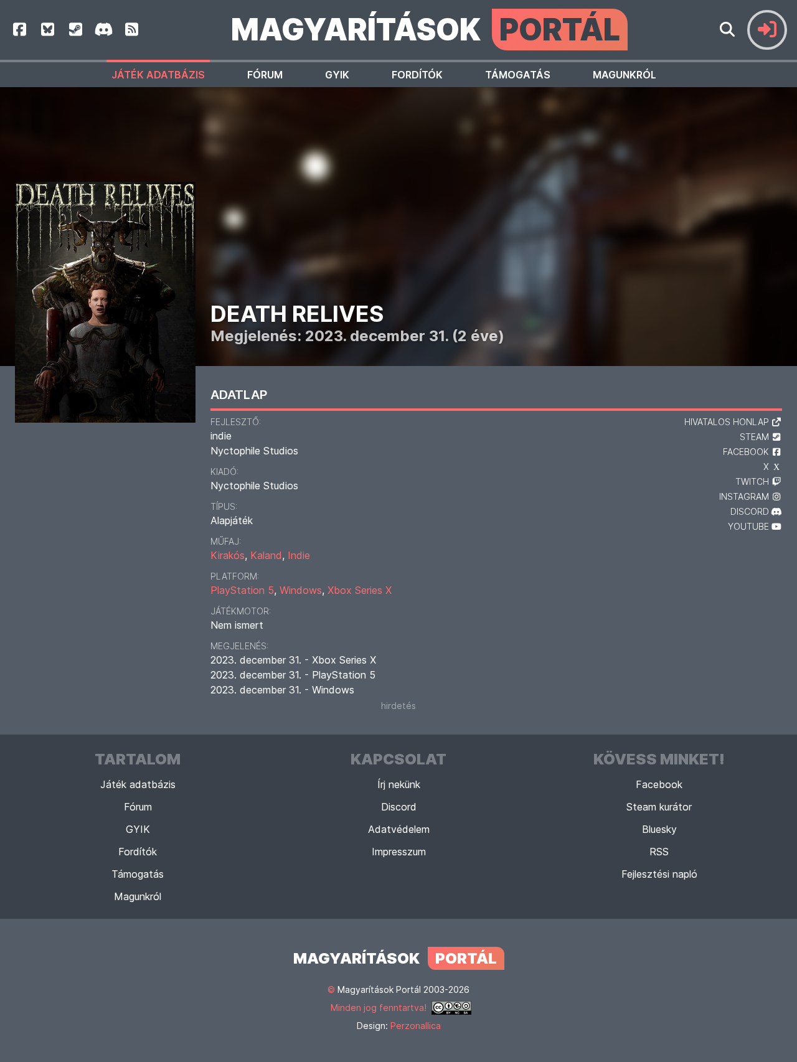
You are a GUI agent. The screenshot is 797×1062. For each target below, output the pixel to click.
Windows (301, 590)
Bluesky (659, 829)
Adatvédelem (399, 829)
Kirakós (227, 555)
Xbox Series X (360, 590)
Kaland (266, 555)
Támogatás (517, 74)
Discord (399, 807)
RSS (659, 851)
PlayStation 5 (242, 590)
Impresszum (399, 851)
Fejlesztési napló (659, 874)
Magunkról (624, 74)
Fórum (265, 74)
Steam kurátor (659, 807)
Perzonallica (415, 1025)
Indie (299, 555)
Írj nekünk (398, 784)
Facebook (659, 784)
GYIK (337, 74)
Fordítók (417, 74)
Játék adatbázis (158, 74)
